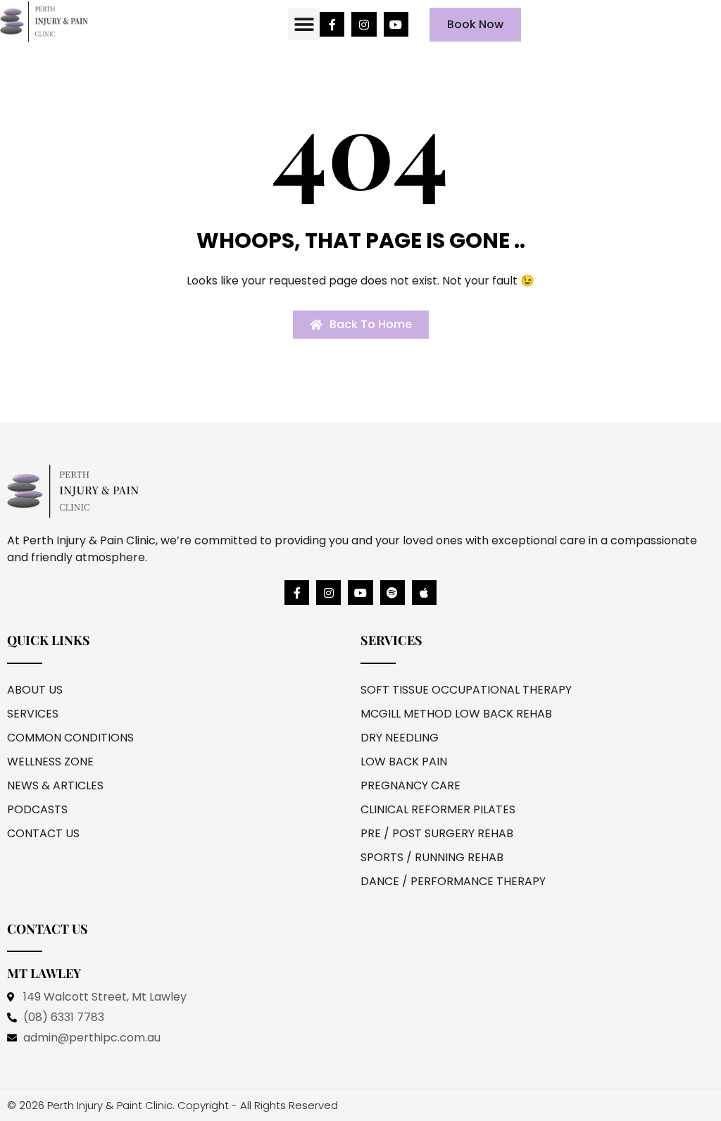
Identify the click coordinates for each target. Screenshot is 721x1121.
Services (32, 714)
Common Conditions (70, 737)
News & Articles (55, 785)
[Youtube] (396, 24)
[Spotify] (392, 592)
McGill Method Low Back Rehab (456, 714)
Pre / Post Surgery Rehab (436, 833)
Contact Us (43, 833)
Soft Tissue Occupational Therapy (466, 690)
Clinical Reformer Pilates (437, 809)
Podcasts (37, 809)
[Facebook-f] (332, 24)
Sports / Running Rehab (431, 857)
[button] (304, 24)
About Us (35, 690)
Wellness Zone (50, 761)
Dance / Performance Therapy (453, 881)
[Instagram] (363, 24)
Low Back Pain (403, 761)
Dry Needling (399, 737)
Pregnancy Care (410, 785)
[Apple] (424, 592)
